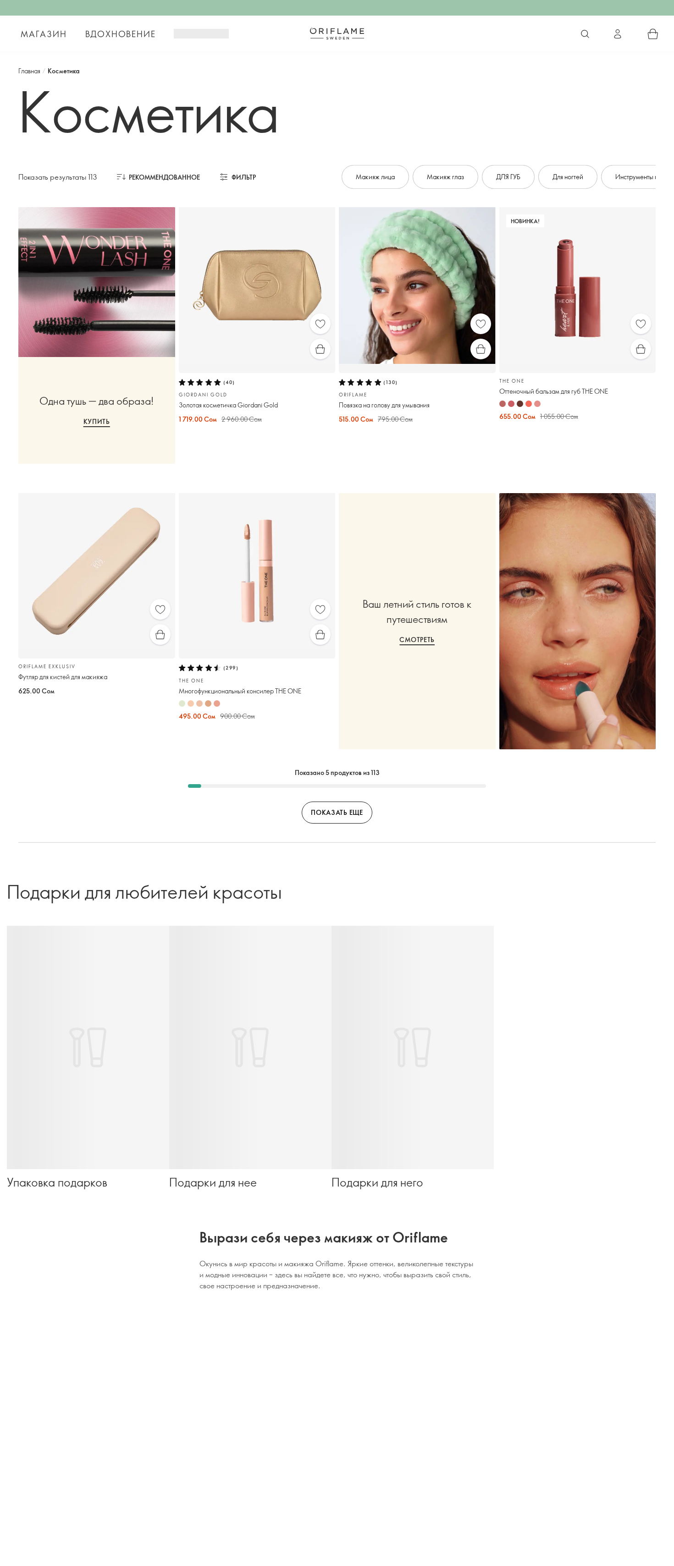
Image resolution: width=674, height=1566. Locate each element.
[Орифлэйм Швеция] (337, 33)
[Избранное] (320, 323)
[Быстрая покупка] (320, 349)
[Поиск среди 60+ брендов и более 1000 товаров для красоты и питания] (585, 34)
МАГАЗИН (44, 33)
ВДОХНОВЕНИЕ (120, 33)
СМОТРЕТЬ (417, 639)
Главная (29, 70)
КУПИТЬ (96, 421)
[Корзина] (653, 34)
